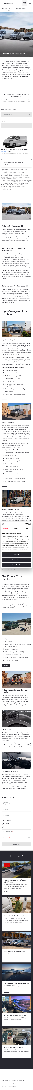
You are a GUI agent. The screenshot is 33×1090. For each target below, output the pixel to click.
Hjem (3, 8)
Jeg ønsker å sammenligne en (8, 109)
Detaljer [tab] (16, 528)
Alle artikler (9, 8)
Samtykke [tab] (6, 528)
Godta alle (16, 554)
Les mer (4, 398)
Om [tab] (27, 528)
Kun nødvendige (16, 564)
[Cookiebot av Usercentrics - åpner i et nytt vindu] (24, 524)
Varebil (16, 8)
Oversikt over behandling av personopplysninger (13, 1080)
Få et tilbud (16, 844)
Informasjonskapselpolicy (8, 1083)
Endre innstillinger (16, 559)
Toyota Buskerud (8, 3)
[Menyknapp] (30, 3)
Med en (3, 121)
